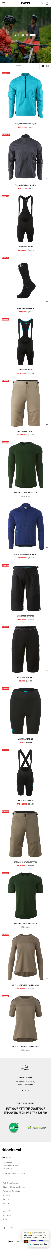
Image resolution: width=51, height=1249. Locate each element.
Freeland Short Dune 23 (25, 431)
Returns (6, 1203)
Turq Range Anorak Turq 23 (25, 124)
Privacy (6, 1199)
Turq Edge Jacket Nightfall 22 (25, 554)
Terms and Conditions (11, 1191)
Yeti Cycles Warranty (11, 1183)
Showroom (7, 1215)
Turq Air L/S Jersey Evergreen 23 (25, 493)
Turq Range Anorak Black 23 (25, 185)
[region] (25, 1074)
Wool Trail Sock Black (25, 308)
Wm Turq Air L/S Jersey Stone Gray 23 (25, 985)
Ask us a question (40, 1244)
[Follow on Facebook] (4, 1228)
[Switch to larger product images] (43, 66)
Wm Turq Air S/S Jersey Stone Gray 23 (25, 1047)
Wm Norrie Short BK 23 (25, 616)
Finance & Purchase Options (14, 1187)
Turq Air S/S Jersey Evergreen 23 (25, 924)
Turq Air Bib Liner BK (25, 247)
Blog (5, 1219)
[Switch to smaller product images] (47, 66)
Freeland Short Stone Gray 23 (25, 862)
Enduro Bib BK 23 (25, 370)
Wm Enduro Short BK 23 (25, 677)
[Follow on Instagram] (12, 1228)
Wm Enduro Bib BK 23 (25, 801)
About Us (7, 1211)
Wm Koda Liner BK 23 (25, 739)
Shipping (6, 1195)
